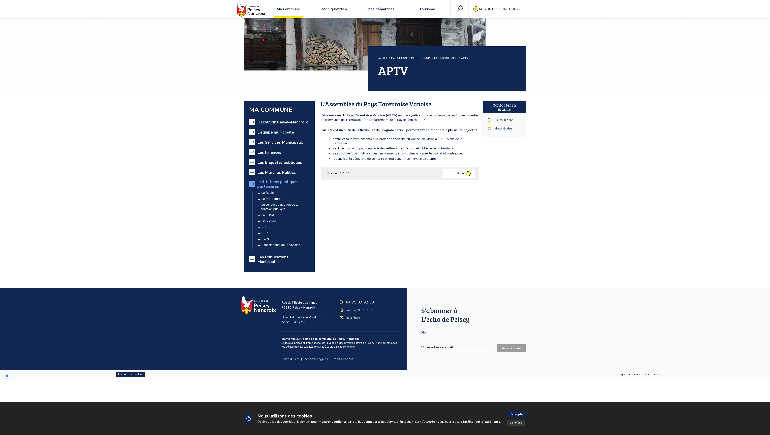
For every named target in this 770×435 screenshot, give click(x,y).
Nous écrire (353, 317)
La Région (268, 193)
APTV (266, 227)
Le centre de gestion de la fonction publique (280, 207)
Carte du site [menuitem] (290, 359)
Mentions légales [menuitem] (315, 359)
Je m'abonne (511, 348)
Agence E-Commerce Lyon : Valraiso (639, 374)
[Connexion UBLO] (7, 375)
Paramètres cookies (130, 374)
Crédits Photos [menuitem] (342, 359)
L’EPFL (266, 233)
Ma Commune (399, 58)
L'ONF (266, 239)
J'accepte (516, 414)
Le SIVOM (268, 221)
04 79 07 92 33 (506, 120)
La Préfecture (271, 199)
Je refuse (516, 423)
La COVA (267, 215)
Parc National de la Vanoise (280, 245)
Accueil (383, 58)
